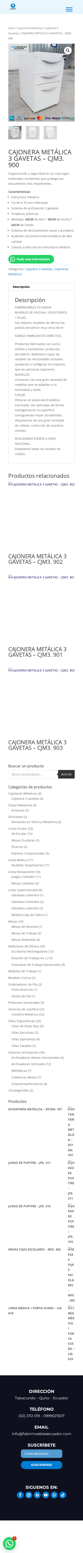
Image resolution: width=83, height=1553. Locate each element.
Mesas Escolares (23, 840)
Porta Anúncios (22, 989)
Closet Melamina (20, 805)
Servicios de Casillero (23, 1009)
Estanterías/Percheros (27, 1084)
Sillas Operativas (23, 1039)
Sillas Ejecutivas (22, 1032)
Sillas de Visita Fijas (25, 1026)
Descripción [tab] (21, 287)
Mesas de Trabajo (24, 933)
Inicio (11, 28)
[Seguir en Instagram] (28, 1495)
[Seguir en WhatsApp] (54, 1495)
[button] (68, 50)
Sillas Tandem (21, 1046)
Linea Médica (17, 860)
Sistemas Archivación (23, 1052)
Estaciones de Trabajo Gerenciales (35, 965)
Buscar (66, 774)
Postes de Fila (21, 996)
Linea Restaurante (21, 872)
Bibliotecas (19, 1071)
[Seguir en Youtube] (45, 1495)
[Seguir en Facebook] (20, 1495)
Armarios (17, 810)
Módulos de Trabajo (22, 971)
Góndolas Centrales (25, 902)
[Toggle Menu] (69, 9)
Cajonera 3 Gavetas (39, 269)
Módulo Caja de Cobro (27, 915)
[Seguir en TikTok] (62, 1495)
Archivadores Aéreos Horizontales (35, 1058)
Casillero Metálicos (24, 1014)
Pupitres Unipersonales (28, 853)
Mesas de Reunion (24, 927)
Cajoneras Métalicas (30, 28)
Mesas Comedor (22, 883)
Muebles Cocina (19, 978)
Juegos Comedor (23, 877)
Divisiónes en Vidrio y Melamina (34, 822)
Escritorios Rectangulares (29, 951)
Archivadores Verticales (28, 1064)
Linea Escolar (17, 828)
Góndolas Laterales (25, 908)
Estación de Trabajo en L (28, 958)
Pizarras (17, 847)
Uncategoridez (18, 1090)
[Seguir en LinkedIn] (37, 1495)
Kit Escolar (18, 834)
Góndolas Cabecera (25, 895)
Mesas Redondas (23, 940)
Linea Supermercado (23, 890)
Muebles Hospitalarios (27, 865)
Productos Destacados (24, 1003)
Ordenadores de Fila (22, 984)
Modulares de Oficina (23, 946)
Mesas (12, 921)
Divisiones (15, 817)
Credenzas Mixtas (24, 1077)
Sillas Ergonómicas (21, 1021)
